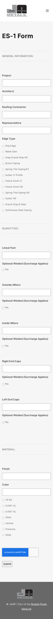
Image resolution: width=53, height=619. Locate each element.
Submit (7, 564)
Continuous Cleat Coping (18, 210)
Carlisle (9, 523)
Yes (6, 269)
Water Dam (11, 151)
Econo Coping (12, 163)
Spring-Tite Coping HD (17, 192)
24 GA (8, 499)
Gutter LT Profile (14, 175)
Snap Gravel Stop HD (16, 157)
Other (8, 517)
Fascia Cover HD (14, 186)
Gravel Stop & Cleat (15, 204)
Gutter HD (10, 198)
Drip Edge (10, 145)
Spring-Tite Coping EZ (17, 169)
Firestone (10, 529)
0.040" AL (10, 505)
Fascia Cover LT (13, 181)
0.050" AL (10, 511)
